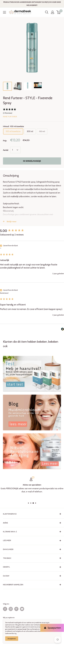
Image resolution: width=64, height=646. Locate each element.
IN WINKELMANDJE (32, 161)
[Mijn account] (52, 12)
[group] (32, 230)
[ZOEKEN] (46, 12)
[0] (58, 12)
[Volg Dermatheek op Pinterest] (16, 609)
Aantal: (5, 150)
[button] (32, 111)
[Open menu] (4, 12)
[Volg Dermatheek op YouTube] (22, 609)
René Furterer (10, 116)
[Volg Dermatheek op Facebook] (5, 609)
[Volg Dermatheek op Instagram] (11, 609)
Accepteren (12, 639)
